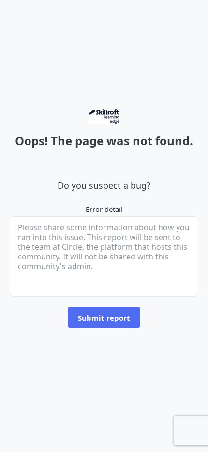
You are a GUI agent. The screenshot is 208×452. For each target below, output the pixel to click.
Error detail (104, 209)
